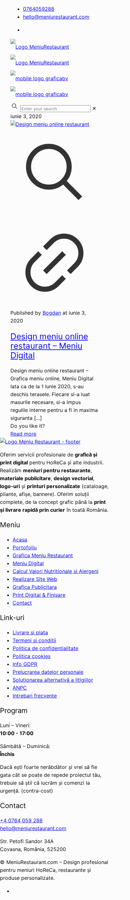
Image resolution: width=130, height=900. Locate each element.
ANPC (20, 688)
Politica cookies (31, 656)
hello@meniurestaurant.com (56, 17)
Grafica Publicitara (35, 587)
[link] (94, 108)
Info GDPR (25, 664)
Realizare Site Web (35, 579)
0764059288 (38, 9)
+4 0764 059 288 (21, 820)
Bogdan (52, 313)
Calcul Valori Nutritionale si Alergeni (55, 571)
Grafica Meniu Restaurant (43, 555)
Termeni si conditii (34, 640)
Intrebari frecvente (35, 695)
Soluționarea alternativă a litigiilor (53, 680)
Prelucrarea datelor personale (48, 672)
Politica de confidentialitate (45, 648)
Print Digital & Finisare (39, 595)
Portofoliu (25, 547)
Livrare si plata (30, 632)
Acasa (20, 539)
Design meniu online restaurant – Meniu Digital (49, 345)
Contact (22, 603)
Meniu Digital (28, 563)
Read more (23, 434)
